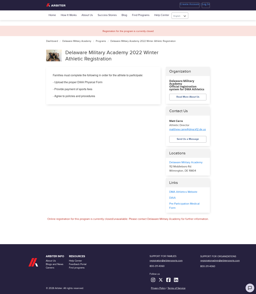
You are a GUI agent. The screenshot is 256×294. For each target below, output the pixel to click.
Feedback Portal (77, 264)
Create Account (189, 4)
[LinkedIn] (176, 279)
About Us (87, 15)
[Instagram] (153, 279)
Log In (206, 4)
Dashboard (52, 41)
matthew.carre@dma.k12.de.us (187, 129)
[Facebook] (169, 279)
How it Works (69, 15)
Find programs (140, 15)
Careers (50, 267)
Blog (124, 15)
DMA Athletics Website (183, 192)
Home (52, 15)
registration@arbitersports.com (166, 260)
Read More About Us (187, 96)
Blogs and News (54, 264)
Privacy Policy (158, 288)
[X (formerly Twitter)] (161, 279)
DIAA (172, 198)
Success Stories (107, 15)
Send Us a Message (188, 139)
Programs (101, 41)
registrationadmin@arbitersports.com (220, 260)
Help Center (161, 15)
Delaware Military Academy (76, 41)
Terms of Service (176, 288)
